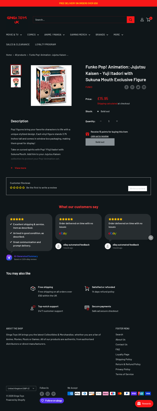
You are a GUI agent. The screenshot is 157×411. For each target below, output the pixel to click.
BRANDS (100, 34)
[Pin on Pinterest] (132, 87)
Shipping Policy (124, 359)
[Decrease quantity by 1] (101, 121)
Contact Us (121, 344)
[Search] (130, 19)
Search (119, 334)
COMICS (31, 34)
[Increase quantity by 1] (117, 121)
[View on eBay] (63, 233)
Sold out (100, 141)
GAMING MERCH (78, 34)
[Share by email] (144, 87)
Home (9, 55)
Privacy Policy (123, 369)
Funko (89, 87)
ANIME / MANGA (52, 34)
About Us (120, 339)
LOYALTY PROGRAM (45, 44)
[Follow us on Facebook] (42, 394)
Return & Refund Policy (128, 364)
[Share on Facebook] (126, 87)
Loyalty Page (122, 354)
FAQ (118, 349)
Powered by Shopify (15, 400)
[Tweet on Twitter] (138, 87)
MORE (117, 34)
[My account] (142, 19)
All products (20, 55)
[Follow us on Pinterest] (53, 394)
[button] (6, 237)
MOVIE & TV (12, 34)
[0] (148, 19)
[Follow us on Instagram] (48, 394)
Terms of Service (125, 374)
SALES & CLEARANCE (18, 44)
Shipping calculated (107, 103)
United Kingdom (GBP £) (18, 388)
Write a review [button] (137, 188)
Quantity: (91, 121)
